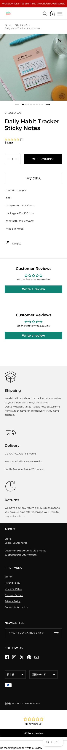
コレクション (21, 25)
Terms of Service (14, 595)
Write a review (33, 289)
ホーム (8, 25)
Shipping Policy (13, 588)
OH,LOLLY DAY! (13, 112)
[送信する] (56, 633)
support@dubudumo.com (21, 554)
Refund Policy (12, 582)
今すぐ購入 (34, 178)
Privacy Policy (12, 601)
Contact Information (16, 607)
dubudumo (33, 703)
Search (8, 576)
